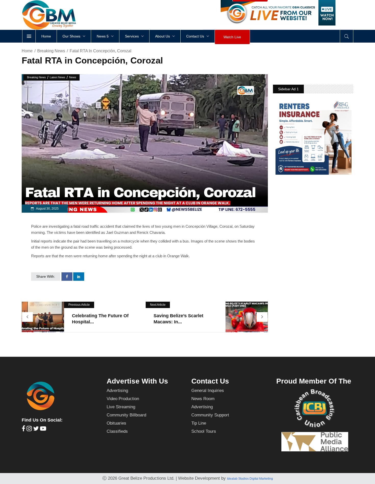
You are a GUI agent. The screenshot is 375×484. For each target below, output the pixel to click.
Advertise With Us (137, 381)
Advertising (117, 390)
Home (27, 51)
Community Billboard (126, 415)
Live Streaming (121, 406)
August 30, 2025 (47, 208)
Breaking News (51, 51)
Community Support (210, 415)
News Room (203, 398)
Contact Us (210, 381)
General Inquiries (207, 390)
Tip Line (198, 423)
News (72, 77)
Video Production (123, 398)
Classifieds (117, 431)
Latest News (57, 77)
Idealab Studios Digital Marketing (250, 478)
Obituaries (116, 423)
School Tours (203, 431)
